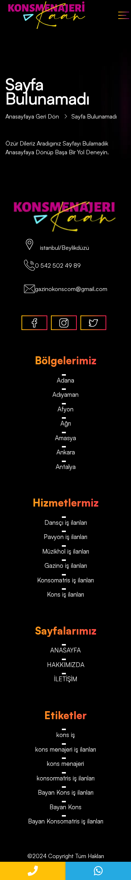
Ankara (65, 452)
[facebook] (34, 322)
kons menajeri (65, 763)
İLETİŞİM (65, 679)
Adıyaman (65, 394)
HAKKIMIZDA (65, 664)
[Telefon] (33, 871)
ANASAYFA (65, 650)
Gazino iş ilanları (65, 565)
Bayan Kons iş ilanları (66, 792)
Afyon (65, 409)
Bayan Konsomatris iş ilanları (65, 821)
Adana (65, 380)
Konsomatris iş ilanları (65, 580)
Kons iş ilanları (65, 594)
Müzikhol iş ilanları (65, 551)
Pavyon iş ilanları (65, 536)
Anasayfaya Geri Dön (32, 116)
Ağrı (65, 423)
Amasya (65, 438)
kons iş (65, 734)
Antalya (66, 466)
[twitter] (93, 322)
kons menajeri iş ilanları (65, 749)
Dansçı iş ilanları (65, 522)
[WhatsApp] (98, 871)
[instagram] (64, 322)
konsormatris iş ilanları (66, 778)
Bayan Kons (65, 807)
